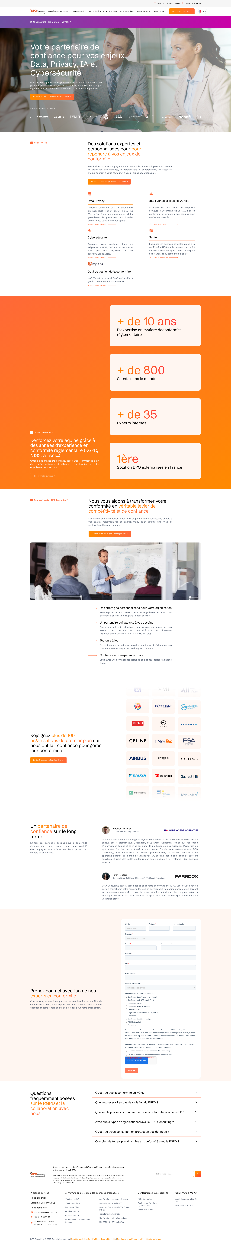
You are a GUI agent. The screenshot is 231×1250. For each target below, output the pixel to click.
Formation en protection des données (77, 1220)
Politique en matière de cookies (131, 1239)
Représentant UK (72, 1215)
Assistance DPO (72, 1207)
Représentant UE (72, 1211)
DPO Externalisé (72, 1199)
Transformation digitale (109, 1214)
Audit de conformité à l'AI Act (186, 1200)
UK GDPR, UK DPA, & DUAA (111, 1222)
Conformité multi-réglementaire (113, 1218)
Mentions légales (153, 1239)
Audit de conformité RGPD (110, 1203)
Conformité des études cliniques (113, 1199)
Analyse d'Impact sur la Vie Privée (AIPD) (114, 1208)
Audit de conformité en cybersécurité (148, 1204)
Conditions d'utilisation (81, 1239)
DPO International (72, 1203)
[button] (59, 11)
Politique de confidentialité (104, 1239)
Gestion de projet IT (146, 1209)
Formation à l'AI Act (184, 1205)
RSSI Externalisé (145, 1199)
